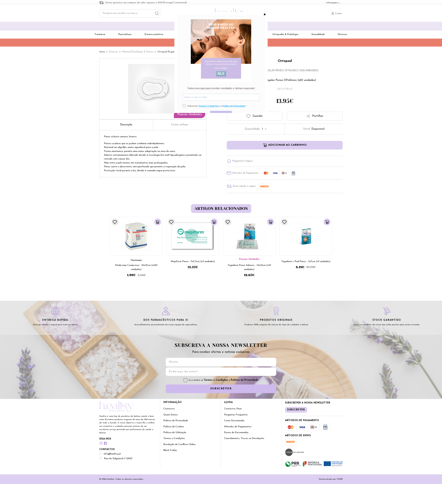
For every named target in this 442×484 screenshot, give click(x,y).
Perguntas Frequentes (236, 414)
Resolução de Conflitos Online (179, 444)
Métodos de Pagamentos (237, 426)
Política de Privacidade (244, 380)
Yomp (340, 479)
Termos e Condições (216, 380)
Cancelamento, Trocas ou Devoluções (244, 438)
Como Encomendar (234, 420)
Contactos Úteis (233, 408)
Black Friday (170, 450)
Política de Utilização (174, 432)
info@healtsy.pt (112, 454)
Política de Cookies (173, 426)
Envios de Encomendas (236, 432)
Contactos (169, 408)
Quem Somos (170, 414)
